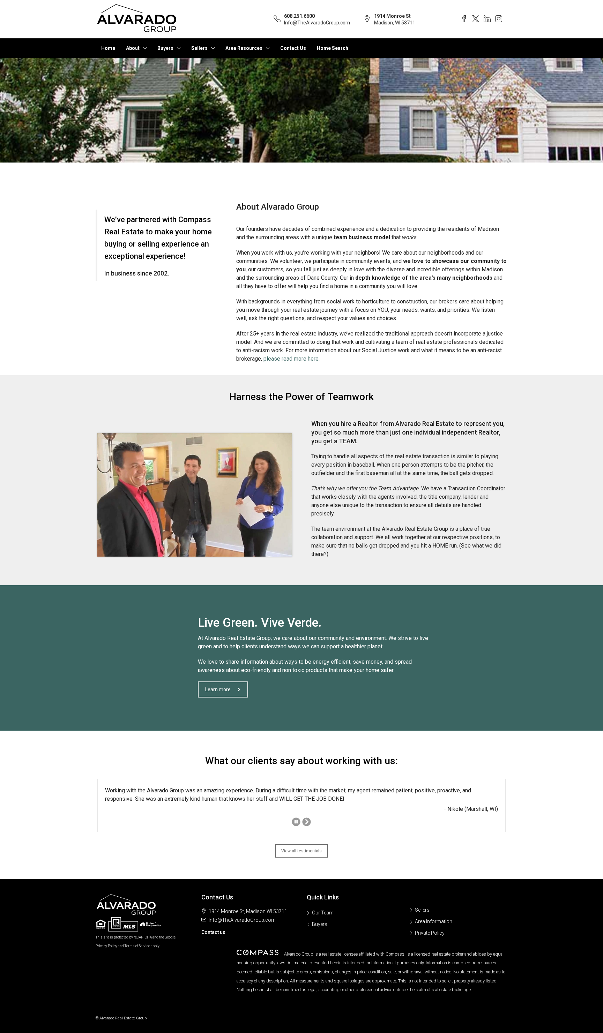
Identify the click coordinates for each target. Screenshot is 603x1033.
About (133, 48)
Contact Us (293, 48)
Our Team (323, 912)
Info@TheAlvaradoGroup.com (317, 22)
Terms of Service (137, 946)
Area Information (433, 921)
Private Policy (430, 933)
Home (108, 48)
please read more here (291, 358)
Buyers (165, 48)
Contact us (213, 932)
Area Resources (243, 48)
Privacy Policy (106, 946)
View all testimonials (301, 851)
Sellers (199, 48)
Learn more (218, 689)
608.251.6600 (299, 16)
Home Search (332, 48)
